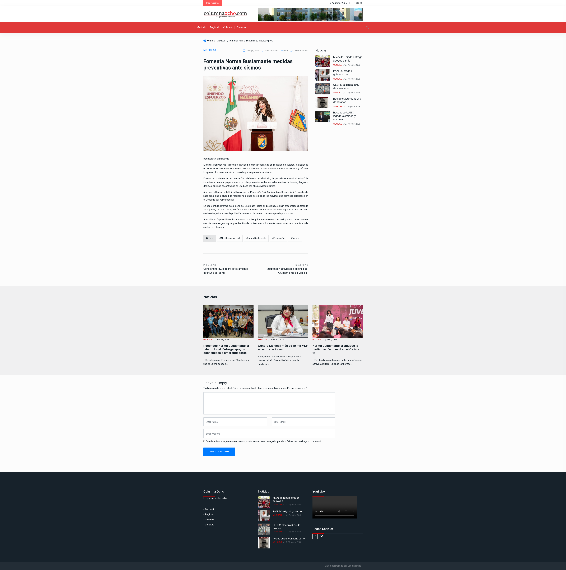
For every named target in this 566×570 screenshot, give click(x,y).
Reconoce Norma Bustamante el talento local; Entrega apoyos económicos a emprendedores (226, 349)
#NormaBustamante (256, 238)
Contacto (241, 27)
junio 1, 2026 (331, 339)
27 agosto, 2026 (352, 65)
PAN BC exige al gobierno (287, 511)
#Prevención (278, 238)
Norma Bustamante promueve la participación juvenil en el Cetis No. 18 (337, 349)
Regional (214, 27)
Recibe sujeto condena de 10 (289, 538)
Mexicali (201, 27)
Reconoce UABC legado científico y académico (344, 116)
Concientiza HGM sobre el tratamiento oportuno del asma (225, 269)
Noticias (209, 50)
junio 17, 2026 (277, 339)
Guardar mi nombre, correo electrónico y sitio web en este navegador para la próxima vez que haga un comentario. (264, 441)
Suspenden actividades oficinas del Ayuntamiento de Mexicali (287, 269)
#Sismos (295, 238)
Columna (227, 27)
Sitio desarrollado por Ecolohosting (343, 565)
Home (210, 40)
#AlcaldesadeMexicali (229, 238)
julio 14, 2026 (223, 339)
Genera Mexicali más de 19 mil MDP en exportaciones (283, 347)
